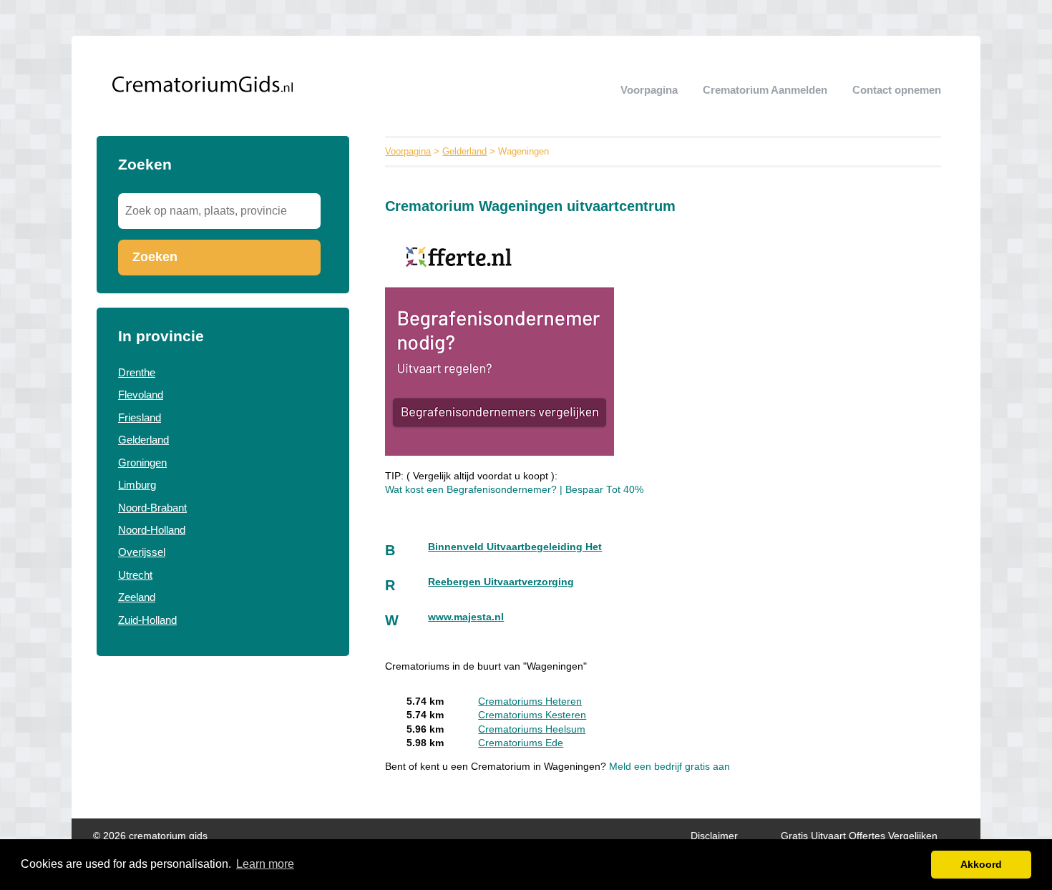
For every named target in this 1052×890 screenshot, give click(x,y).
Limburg (137, 485)
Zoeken (154, 257)
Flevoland (140, 394)
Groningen (142, 462)
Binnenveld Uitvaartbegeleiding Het (515, 547)
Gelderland (143, 440)
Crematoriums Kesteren (532, 715)
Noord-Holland (151, 530)
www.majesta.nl (466, 617)
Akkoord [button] (981, 864)
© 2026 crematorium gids (150, 836)
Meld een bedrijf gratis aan (669, 766)
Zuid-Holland (147, 620)
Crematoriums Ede (520, 743)
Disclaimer (714, 836)
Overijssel (141, 552)
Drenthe (136, 372)
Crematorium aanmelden (765, 90)
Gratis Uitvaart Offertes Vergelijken (859, 836)
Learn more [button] (265, 864)
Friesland (139, 417)
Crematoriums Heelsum (531, 729)
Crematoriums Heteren (530, 701)
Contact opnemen (896, 90)
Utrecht (135, 575)
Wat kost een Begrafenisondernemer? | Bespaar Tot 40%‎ (514, 489)
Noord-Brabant (152, 508)
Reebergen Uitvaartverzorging (501, 582)
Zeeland (136, 597)
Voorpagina (649, 90)
